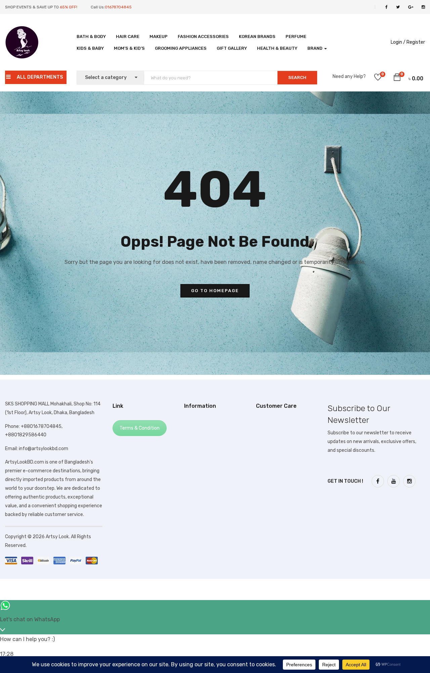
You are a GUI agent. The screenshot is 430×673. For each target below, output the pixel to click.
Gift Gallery (232, 48)
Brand (315, 48)
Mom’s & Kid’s (129, 48)
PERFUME (296, 36)
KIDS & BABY (90, 48)
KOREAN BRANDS (257, 36)
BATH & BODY (91, 36)
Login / (398, 42)
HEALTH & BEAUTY (277, 48)
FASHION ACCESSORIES (203, 36)
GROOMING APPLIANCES (181, 48)
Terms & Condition (140, 428)
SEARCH (297, 77)
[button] (397, 78)
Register (415, 42)
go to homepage (215, 290)
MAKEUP (158, 36)
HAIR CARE (127, 36)
